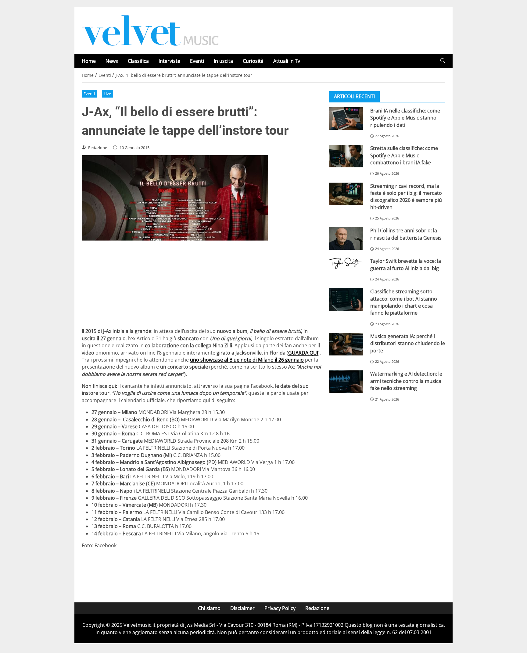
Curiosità (253, 61)
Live (107, 93)
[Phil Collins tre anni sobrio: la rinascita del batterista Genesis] (346, 238)
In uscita (223, 61)
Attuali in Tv (286, 61)
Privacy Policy (280, 608)
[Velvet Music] (150, 30)
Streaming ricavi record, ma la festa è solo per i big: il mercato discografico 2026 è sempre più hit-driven (406, 197)
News (112, 61)
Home (89, 61)
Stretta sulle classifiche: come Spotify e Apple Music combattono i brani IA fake (404, 155)
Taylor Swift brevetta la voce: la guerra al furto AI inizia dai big (405, 264)
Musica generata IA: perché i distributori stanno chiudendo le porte (407, 343)
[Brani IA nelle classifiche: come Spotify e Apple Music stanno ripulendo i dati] (346, 118)
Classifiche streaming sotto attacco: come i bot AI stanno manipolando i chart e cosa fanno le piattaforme (403, 302)
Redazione (317, 608)
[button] (442, 60)
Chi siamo (209, 608)
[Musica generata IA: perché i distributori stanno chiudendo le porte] (346, 344)
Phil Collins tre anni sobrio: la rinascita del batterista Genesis (406, 234)
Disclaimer (242, 608)
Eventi (197, 61)
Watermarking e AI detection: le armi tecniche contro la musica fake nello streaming (406, 380)
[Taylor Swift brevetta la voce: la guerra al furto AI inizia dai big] (346, 263)
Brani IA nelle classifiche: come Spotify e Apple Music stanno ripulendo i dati (405, 117)
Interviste (169, 61)
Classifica (138, 61)
